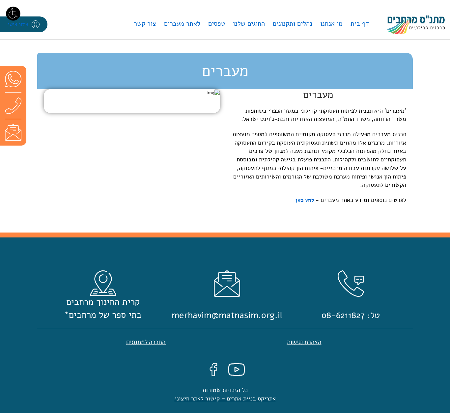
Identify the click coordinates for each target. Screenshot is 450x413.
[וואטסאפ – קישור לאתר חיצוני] (13, 79)
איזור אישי (18, 24)
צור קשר (145, 23)
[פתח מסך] (13, 13)
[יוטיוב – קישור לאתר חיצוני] (236, 369)
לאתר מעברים (182, 23)
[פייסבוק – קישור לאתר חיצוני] (213, 369)
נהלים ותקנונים (292, 23)
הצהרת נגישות (304, 342)
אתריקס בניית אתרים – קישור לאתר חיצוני (225, 398)
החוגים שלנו (249, 23)
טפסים (216, 23)
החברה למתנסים (146, 342)
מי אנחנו (331, 23)
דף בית (360, 23)
